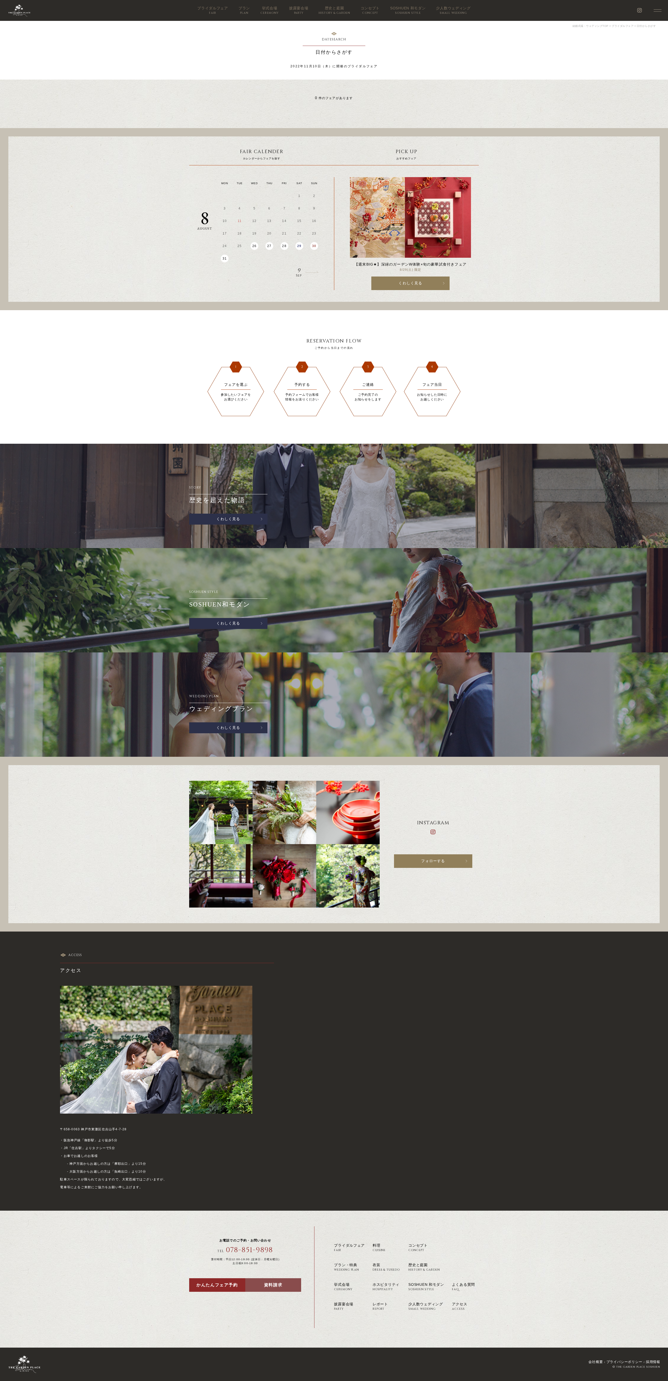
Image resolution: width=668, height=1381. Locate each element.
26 (254, 246)
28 (284, 246)
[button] (288, 272)
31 (225, 258)
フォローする (433, 860)
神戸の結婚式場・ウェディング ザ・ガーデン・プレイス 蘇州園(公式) (19, 10)
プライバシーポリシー (624, 1362)
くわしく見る (410, 283)
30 (314, 246)
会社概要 (595, 1362)
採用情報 (653, 1362)
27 (269, 246)
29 (299, 246)
